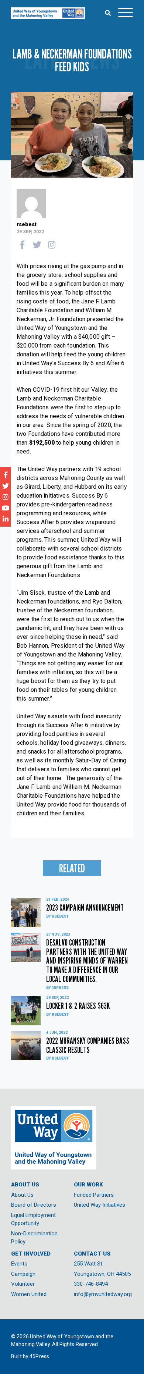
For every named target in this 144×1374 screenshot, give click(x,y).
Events (19, 1263)
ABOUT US (25, 1184)
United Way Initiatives (99, 1205)
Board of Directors (33, 1205)
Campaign (23, 1274)
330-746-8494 (91, 1284)
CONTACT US (92, 1253)
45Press (39, 1356)
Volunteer (23, 1284)
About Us (22, 1195)
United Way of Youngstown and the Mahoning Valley (48, 13)
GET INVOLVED (31, 1253)
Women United (29, 1294)
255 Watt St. (88, 1263)
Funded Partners (94, 1195)
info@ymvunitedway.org (103, 1294)
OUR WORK (88, 1184)
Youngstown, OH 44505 (102, 1274)
